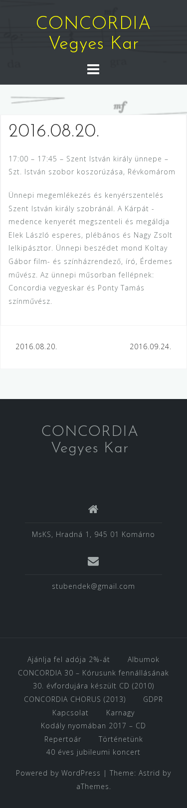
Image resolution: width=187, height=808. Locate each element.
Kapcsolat (70, 712)
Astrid (149, 773)
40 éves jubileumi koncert (93, 752)
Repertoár (62, 739)
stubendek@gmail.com (93, 586)
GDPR (153, 699)
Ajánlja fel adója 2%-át (68, 659)
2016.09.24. (151, 346)
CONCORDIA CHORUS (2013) (75, 699)
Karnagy (120, 712)
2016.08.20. (36, 346)
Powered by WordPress (58, 773)
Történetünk (121, 739)
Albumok (144, 659)
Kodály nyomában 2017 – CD (93, 725)
